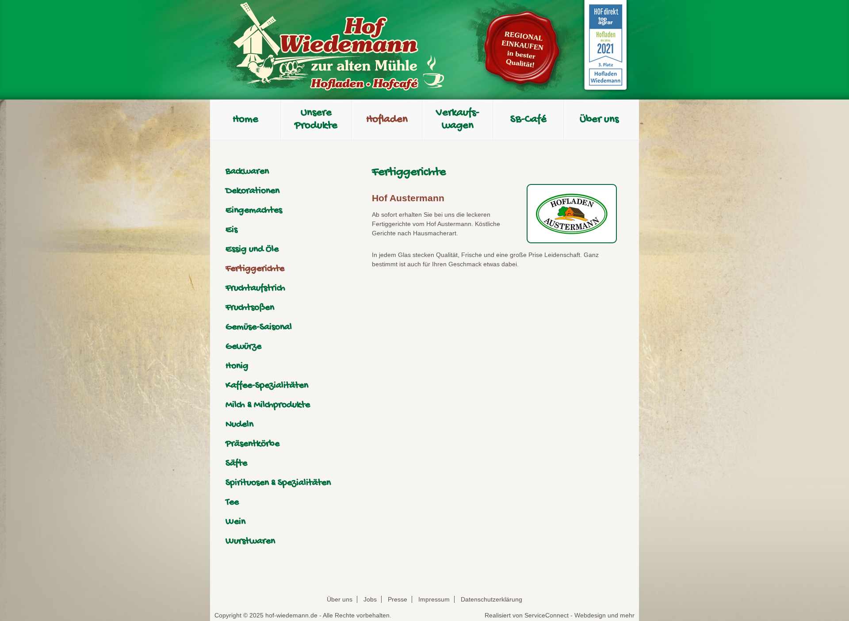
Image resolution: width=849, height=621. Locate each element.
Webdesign (590, 615)
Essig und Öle (252, 249)
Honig (237, 366)
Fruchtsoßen (250, 308)
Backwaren (247, 171)
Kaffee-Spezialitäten (267, 385)
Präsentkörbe (252, 444)
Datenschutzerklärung (491, 599)
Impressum (434, 599)
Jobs (370, 599)
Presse (397, 599)
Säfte (236, 463)
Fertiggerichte (255, 269)
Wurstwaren (250, 541)
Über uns (339, 599)
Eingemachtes (254, 210)
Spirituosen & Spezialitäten (278, 483)
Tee (232, 502)
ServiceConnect (546, 615)
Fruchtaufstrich (255, 288)
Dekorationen (252, 191)
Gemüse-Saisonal (259, 327)
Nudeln (239, 424)
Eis (231, 230)
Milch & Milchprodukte (268, 405)
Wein (235, 522)
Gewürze (243, 347)
